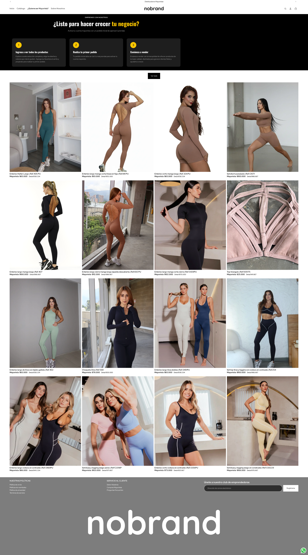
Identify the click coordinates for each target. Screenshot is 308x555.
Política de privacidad (17, 490)
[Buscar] (285, 8)
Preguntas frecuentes (115, 490)
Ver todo (154, 76)
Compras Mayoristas (114, 487)
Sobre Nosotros (112, 485)
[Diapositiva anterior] (13, 127)
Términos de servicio (17, 493)
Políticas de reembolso (18, 487)
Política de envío (16, 485)
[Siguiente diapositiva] (77, 127)
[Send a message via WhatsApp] (303, 550)
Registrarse (291, 488)
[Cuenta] (290, 8)
